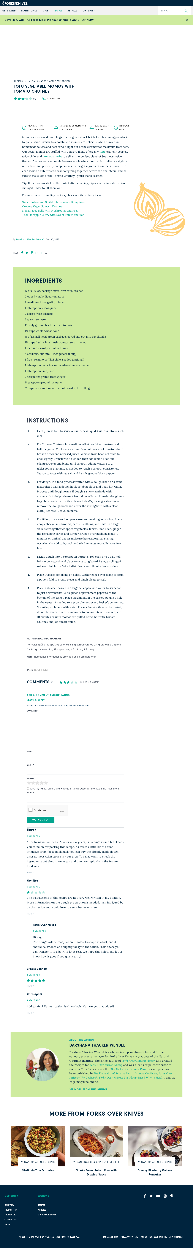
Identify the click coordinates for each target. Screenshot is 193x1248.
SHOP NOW (86, 20)
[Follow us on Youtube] (158, 1196)
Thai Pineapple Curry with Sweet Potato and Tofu (53, 215)
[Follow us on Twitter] (151, 1196)
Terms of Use (110, 1237)
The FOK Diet (11, 1215)
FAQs (7, 1224)
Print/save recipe (124, 127)
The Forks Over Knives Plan (128, 1069)
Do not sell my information (166, 1237)
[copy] (42, 253)
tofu (102, 151)
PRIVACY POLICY (129, 1237)
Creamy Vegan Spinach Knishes (42, 206)
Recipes (41, 1205)
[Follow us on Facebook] (145, 1196)
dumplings (41, 670)
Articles (42, 1210)
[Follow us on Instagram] (165, 1196)
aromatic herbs (52, 156)
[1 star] (29, 783)
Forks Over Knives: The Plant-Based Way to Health (131, 1077)
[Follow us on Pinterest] (171, 1196)
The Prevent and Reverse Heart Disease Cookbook (125, 1073)
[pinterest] (32, 252)
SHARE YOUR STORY (47, 1215)
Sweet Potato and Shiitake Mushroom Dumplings (53, 202)
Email (30, 765)
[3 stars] (37, 783)
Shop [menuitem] (46, 11)
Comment (32, 711)
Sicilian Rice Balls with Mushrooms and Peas (50, 210)
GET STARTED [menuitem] (9, 11)
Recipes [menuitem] (58, 11)
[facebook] (22, 252)
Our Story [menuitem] (89, 11)
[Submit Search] (186, 11)
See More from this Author (88, 1089)
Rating (30, 779)
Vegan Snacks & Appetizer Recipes (96, 1162)
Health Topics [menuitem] (29, 11)
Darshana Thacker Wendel (30, 239)
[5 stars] (46, 783)
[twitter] (26, 252)
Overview (9, 1205)
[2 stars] (33, 783)
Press (144, 1237)
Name (30, 751)
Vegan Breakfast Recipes (38, 1162)
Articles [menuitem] (72, 11)
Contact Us (10, 1220)
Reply (30, 872)
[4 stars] (42, 783)
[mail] (36, 253)
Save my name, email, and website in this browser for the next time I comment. (75, 788)
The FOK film (11, 1210)
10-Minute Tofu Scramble (38, 1170)
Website (30, 793)
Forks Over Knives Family (105, 1065)
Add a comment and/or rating (48, 695)
